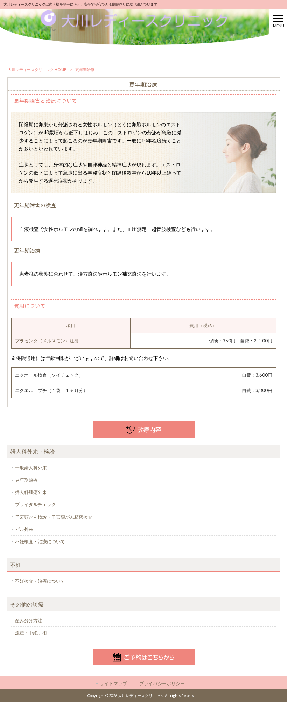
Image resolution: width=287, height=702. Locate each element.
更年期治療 (26, 480)
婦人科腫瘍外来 (31, 492)
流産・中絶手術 (31, 633)
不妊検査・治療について (40, 541)
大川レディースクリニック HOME (37, 69)
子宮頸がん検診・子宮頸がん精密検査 (53, 517)
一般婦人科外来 (31, 467)
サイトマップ (113, 683)
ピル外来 (24, 529)
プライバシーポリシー (162, 683)
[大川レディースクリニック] (135, 20)
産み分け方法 (28, 620)
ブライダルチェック (35, 504)
